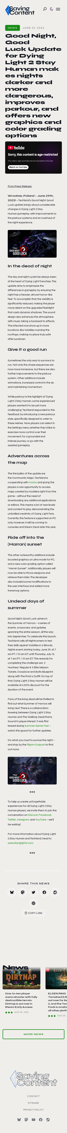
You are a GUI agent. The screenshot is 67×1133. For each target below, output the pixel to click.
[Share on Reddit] (55, 892)
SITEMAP (33, 1102)
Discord (32, 815)
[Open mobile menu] (58, 9)
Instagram (23, 819)
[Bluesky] (19, 1119)
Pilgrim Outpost (36, 744)
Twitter (12, 819)
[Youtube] (33, 1119)
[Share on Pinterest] (33, 903)
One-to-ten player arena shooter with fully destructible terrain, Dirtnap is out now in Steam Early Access (21, 1000)
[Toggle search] (44, 9)
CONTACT (33, 1096)
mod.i (32, 482)
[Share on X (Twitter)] (33, 892)
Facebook (44, 815)
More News (33, 1034)
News (12, 27)
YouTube (40, 819)
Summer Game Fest (37, 725)
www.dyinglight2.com (20, 843)
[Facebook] (40, 1119)
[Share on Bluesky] (12, 892)
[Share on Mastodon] (23, 892)
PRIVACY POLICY (33, 1109)
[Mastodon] (26, 1119)
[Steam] (48, 1119)
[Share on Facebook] (44, 892)
